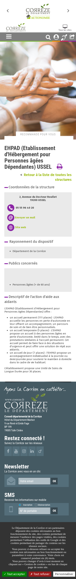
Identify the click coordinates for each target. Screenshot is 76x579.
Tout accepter (15, 574)
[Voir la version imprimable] (59, 167)
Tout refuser (41, 574)
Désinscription (44, 505)
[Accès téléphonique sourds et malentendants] (64, 37)
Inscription (27, 505)
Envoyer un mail (25, 217)
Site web (20, 227)
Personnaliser (64, 574)
